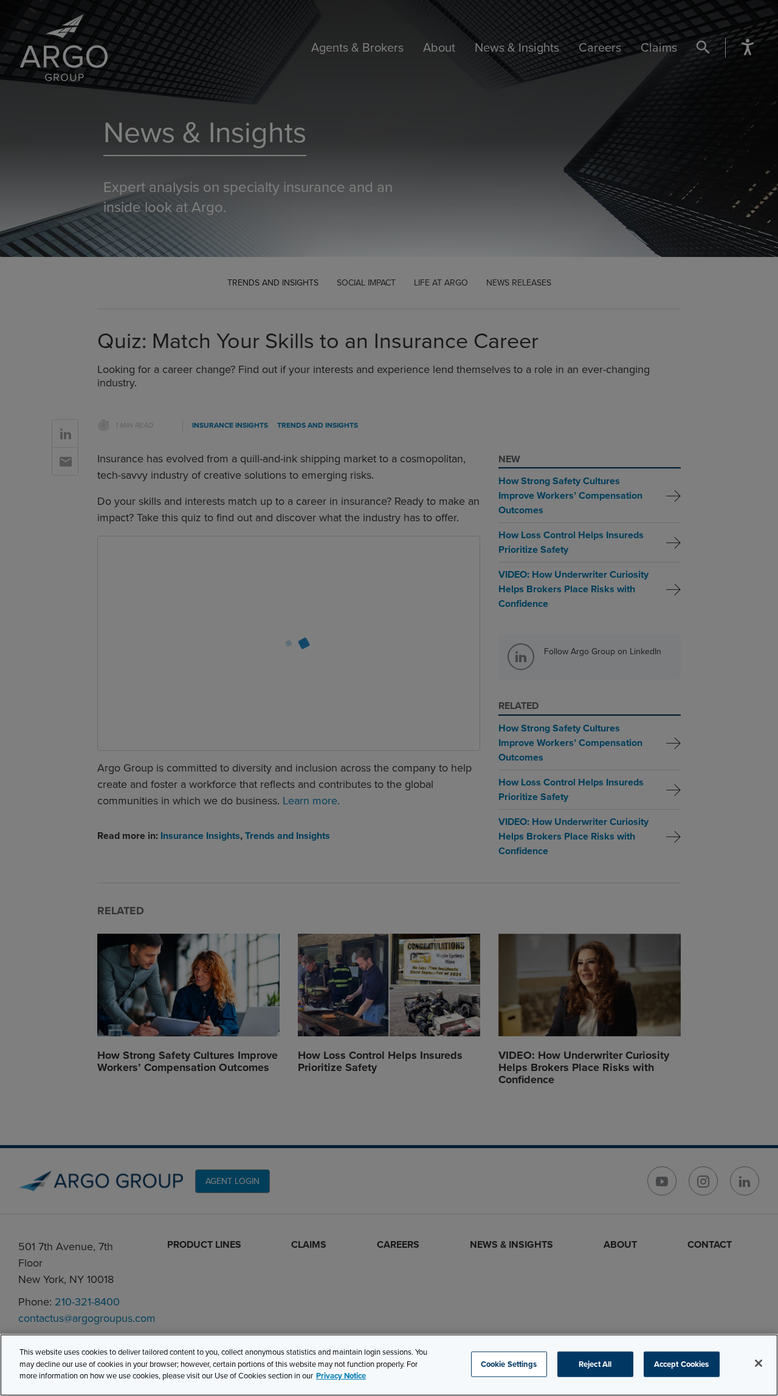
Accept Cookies (681, 1364)
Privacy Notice (341, 1375)
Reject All (595, 1364)
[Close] (758, 1363)
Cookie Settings (509, 1364)
